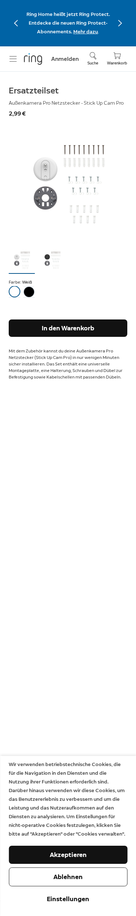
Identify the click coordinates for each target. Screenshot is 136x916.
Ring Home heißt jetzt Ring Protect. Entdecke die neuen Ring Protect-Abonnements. (68, 23)
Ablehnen (68, 877)
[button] (22, 260)
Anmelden (65, 58)
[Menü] (13, 59)
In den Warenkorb (68, 328)
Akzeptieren (68, 855)
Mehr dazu (85, 32)
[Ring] (33, 59)
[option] (14, 292)
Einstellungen (68, 899)
